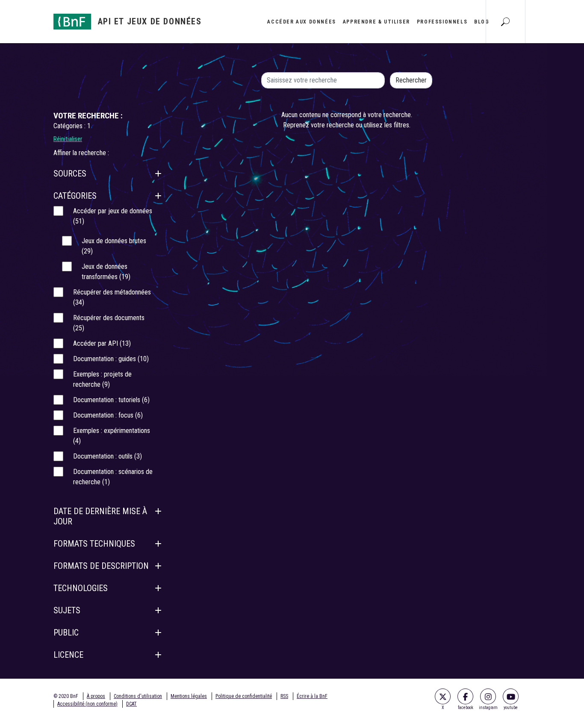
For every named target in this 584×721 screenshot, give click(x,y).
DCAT (131, 704)
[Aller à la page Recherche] (505, 21)
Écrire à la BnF (312, 696)
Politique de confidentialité (243, 696)
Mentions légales (189, 696)
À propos (96, 696)
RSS (284, 696)
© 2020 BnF (65, 696)
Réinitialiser (67, 139)
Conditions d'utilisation (138, 696)
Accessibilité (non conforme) (87, 704)
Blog (481, 22)
